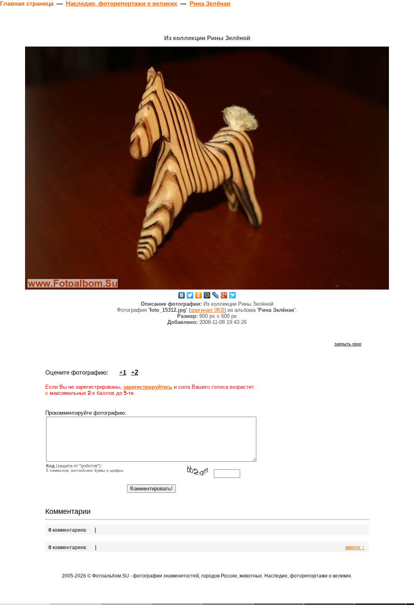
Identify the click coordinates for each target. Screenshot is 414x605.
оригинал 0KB (207, 310)
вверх (355, 547)
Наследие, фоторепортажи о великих (121, 3)
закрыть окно (347, 343)
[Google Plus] (224, 295)
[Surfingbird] (232, 295)
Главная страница (26, 3)
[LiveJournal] (215, 295)
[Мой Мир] (207, 295)
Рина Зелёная (210, 3)
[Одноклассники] (198, 295)
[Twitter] (190, 295)
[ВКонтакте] (181, 295)
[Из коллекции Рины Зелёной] (207, 168)
